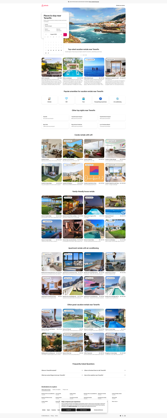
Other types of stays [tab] (46, 389)
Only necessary (83, 409)
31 (48, 53)
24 (48, 50)
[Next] (86, 55)
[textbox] (49, 30)
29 (61, 50)
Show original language (94, 1)
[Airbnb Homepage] (45, 5)
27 (56, 50)
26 (53, 50)
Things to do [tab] (65, 389)
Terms (56, 415)
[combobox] (55, 26)
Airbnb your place (120, 5)
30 (45, 53)
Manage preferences (98, 409)
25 (50, 50)
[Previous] (81, 55)
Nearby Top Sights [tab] (57, 389)
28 (58, 50)
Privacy (52, 415)
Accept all (68, 409)
